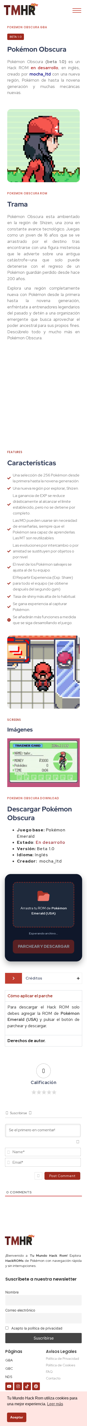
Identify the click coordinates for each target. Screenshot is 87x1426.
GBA (9, 1360)
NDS (8, 1377)
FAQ (49, 1371)
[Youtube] (9, 1386)
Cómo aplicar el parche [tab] (30, 995)
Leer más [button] (55, 1404)
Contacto (53, 1378)
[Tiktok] (27, 1386)
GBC (9, 1368)
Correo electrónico (20, 1310)
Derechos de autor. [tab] (26, 1040)
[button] (13, 763)
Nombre (12, 1292)
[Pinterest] (36, 1386)
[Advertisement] (43, 397)
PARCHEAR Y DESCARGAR (43, 946)
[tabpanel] (43, 1018)
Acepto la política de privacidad (36, 1328)
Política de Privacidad (62, 1358)
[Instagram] (18, 1386)
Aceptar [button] (16, 1417)
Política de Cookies (60, 1365)
